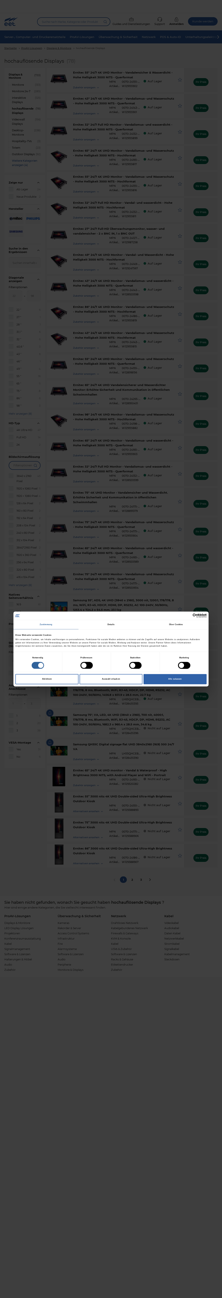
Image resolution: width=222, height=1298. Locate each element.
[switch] (86, 665)
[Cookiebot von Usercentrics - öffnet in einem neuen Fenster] (188, 616)
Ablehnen (47, 679)
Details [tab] (111, 624)
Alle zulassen (175, 679)
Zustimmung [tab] (46, 624)
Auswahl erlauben (111, 679)
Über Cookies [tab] (176, 624)
